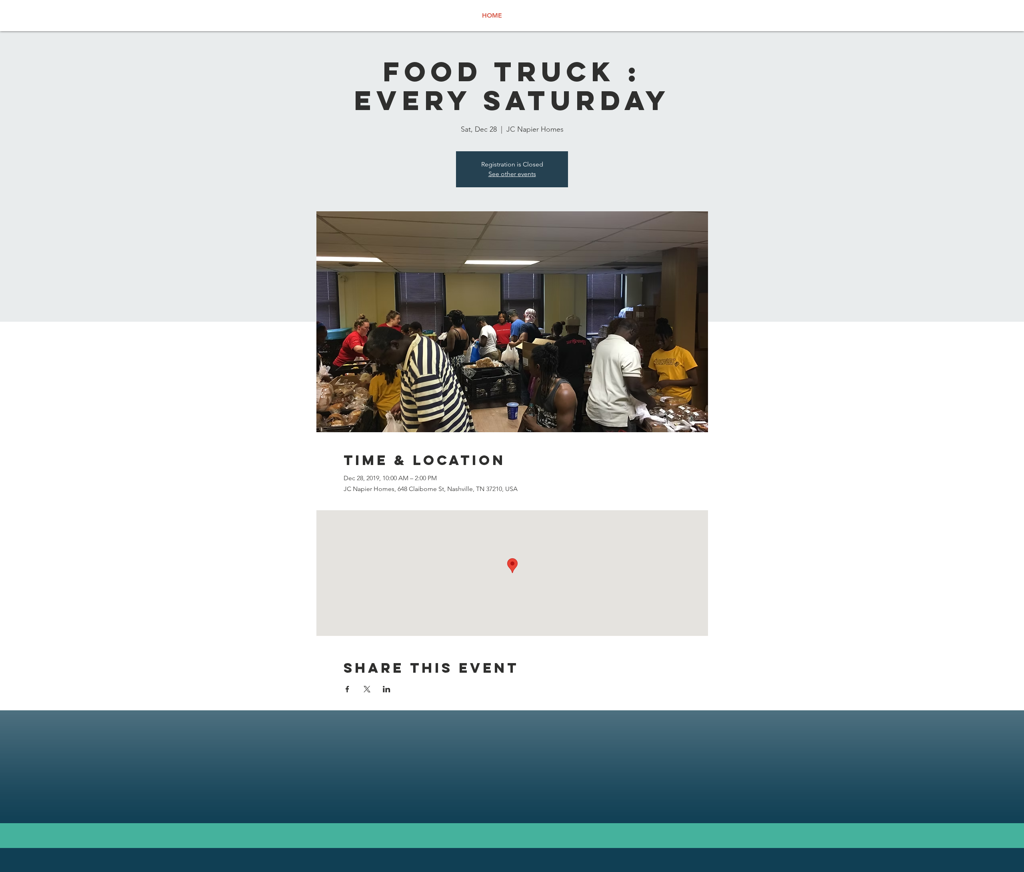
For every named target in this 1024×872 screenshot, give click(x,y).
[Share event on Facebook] (347, 689)
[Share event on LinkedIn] (386, 689)
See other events (512, 174)
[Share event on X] (367, 689)
